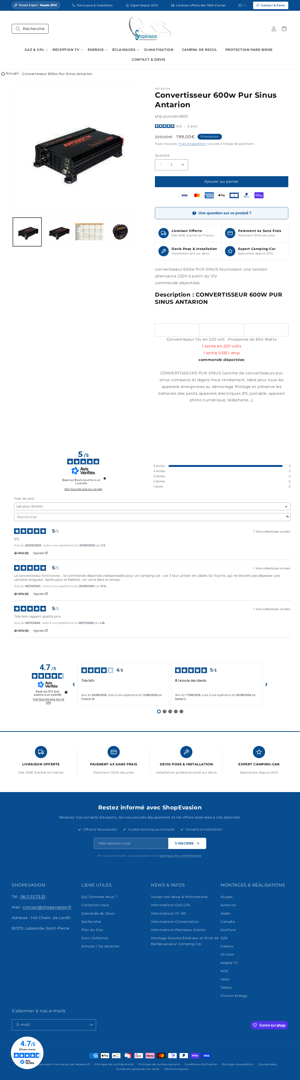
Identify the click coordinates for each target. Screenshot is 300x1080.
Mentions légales (176, 1069)
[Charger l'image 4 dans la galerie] (120, 232)
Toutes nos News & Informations (179, 897)
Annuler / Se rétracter (100, 946)
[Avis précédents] (74, 684)
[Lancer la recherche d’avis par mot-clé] (287, 517)
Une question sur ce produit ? (225, 213)
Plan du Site (92, 930)
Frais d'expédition (192, 143)
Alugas (227, 897)
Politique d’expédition (237, 1064)
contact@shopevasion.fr (47, 907)
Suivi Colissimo (95, 938)
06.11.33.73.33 (32, 896)
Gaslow (227, 946)
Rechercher (91, 922)
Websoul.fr (82, 1064)
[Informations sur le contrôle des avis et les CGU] (105, 478)
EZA (224, 938)
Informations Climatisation (175, 922)
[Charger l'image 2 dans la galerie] (58, 232)
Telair (225, 979)
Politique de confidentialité (114, 1064)
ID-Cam (227, 955)
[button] (30, 29)
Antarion (228, 905)
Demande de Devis (98, 913)
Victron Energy (234, 996)
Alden (226, 913)
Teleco (226, 987)
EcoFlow (228, 930)
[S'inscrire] (91, 1024)
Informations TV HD (168, 913)
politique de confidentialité (180, 855)
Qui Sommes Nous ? (99, 897)
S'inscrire (184, 843)
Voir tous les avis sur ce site (83, 489)
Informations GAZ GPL (171, 905)
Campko (228, 922)
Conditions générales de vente (138, 1069)
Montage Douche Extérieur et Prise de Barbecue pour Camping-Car (185, 941)
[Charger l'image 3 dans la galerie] (89, 232)
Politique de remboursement (159, 1064)
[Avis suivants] (266, 684)
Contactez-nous (95, 905)
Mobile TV (229, 963)
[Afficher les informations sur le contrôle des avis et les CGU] (66, 692)
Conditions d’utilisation (201, 1064)
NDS (225, 971)
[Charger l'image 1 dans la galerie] (27, 232)
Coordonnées (267, 1064)
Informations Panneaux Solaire (178, 930)
